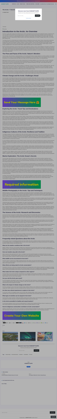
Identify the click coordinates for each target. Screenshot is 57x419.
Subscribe (37, 15)
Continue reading (28, 18)
